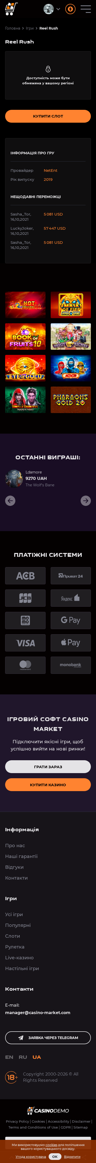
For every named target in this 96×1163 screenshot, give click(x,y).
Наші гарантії (21, 856)
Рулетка (15, 947)
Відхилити (72, 1157)
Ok (55, 1157)
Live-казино (19, 958)
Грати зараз (48, 766)
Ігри (30, 28)
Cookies (38, 1121)
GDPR (66, 1127)
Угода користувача (31, 1157)
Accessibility (58, 1121)
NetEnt (50, 170)
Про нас (15, 845)
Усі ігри (14, 914)
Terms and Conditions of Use (33, 1127)
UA (37, 1057)
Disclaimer (81, 1121)
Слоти (12, 936)
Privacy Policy (17, 1121)
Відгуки (14, 867)
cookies (51, 1145)
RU (23, 1057)
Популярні (18, 925)
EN (9, 1057)
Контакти (16, 878)
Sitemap (80, 1127)
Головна (12, 28)
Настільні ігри (22, 968)
